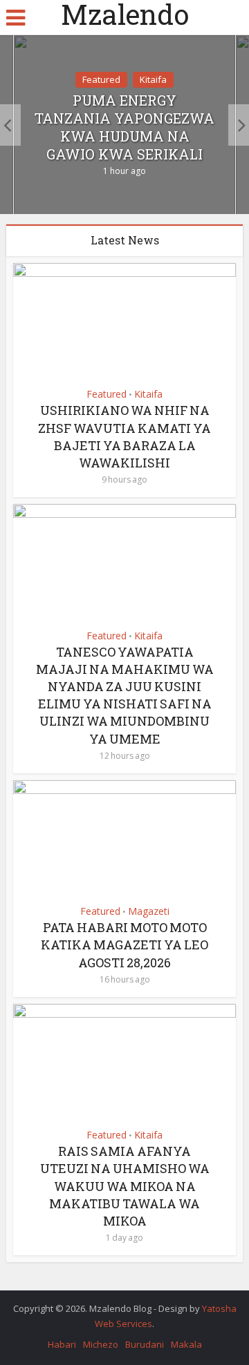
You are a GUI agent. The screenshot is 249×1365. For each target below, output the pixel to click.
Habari (62, 1344)
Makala (186, 1344)
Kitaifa (153, 79)
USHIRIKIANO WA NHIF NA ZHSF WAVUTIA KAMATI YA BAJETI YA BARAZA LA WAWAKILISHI (124, 436)
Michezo (100, 1344)
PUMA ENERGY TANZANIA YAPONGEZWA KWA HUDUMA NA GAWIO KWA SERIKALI (124, 127)
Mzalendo (125, 14)
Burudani (144, 1344)
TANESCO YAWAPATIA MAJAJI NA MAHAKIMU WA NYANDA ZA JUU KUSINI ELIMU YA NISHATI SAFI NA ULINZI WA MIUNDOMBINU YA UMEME (125, 695)
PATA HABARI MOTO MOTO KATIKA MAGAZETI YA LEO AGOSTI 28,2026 (124, 944)
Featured (101, 79)
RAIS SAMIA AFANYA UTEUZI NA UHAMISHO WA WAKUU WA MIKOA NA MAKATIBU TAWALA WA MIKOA (125, 1186)
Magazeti (148, 911)
